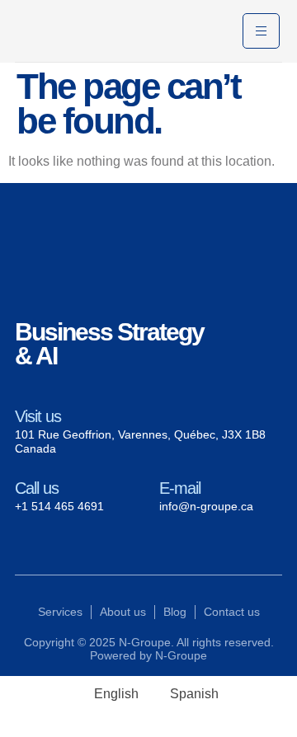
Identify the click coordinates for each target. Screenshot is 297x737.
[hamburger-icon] (261, 31)
